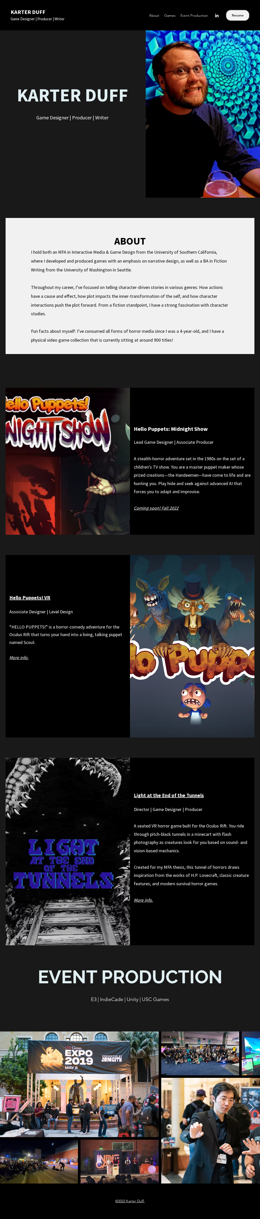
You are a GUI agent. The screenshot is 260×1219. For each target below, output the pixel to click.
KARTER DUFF (28, 11)
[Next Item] (251, 1108)
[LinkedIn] (216, 15)
